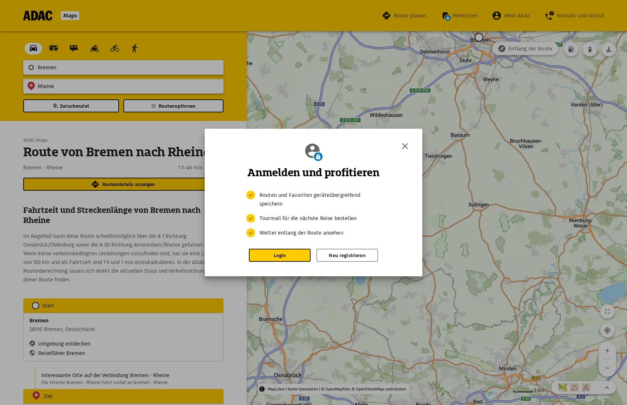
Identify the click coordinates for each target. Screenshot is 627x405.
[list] (313, 214)
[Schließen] (405, 146)
